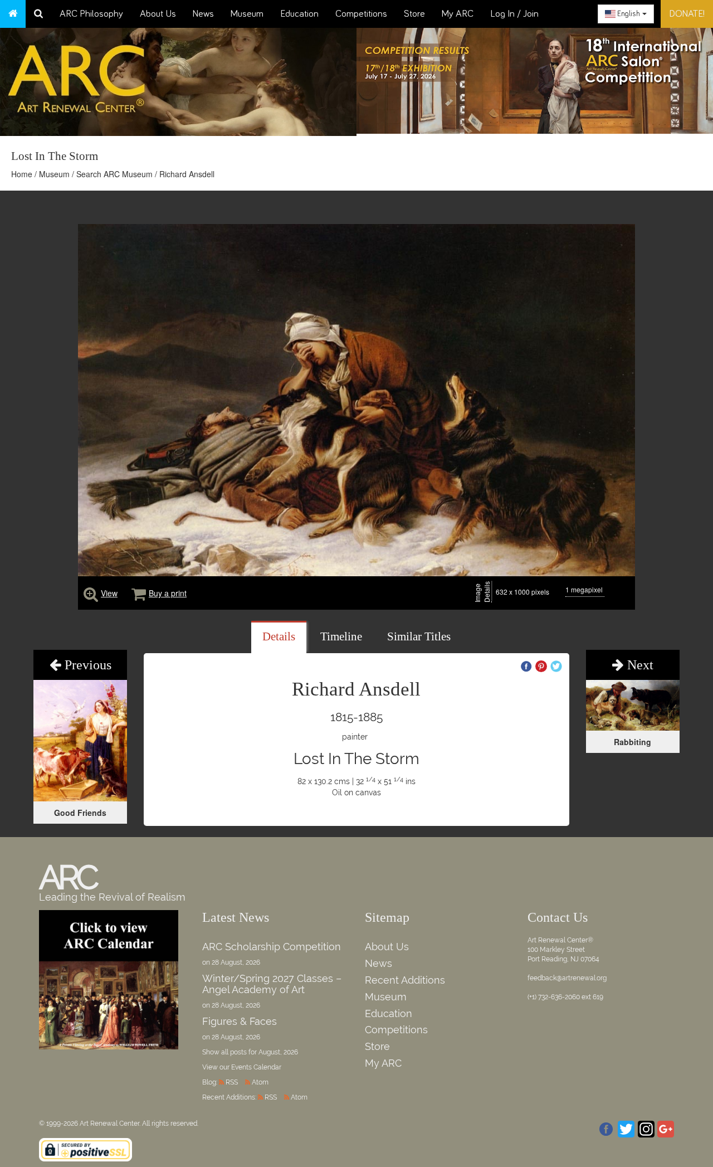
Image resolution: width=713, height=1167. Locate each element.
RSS (232, 1082)
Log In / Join (514, 14)
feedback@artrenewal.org (567, 978)
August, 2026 (278, 1052)
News (203, 14)
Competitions (361, 14)
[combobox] (626, 13)
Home (21, 173)
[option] (534, 78)
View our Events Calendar (241, 1067)
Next (638, 665)
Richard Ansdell (186, 173)
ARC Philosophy (91, 14)
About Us (158, 14)
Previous (86, 665)
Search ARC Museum (114, 173)
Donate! (687, 14)
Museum (247, 14)
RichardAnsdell (356, 689)
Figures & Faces (239, 1021)
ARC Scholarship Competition (271, 946)
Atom (260, 1082)
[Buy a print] (138, 593)
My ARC (457, 14)
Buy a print (168, 593)
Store (414, 14)
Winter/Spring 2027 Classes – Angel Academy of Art (271, 983)
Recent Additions (405, 980)
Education (299, 14)
